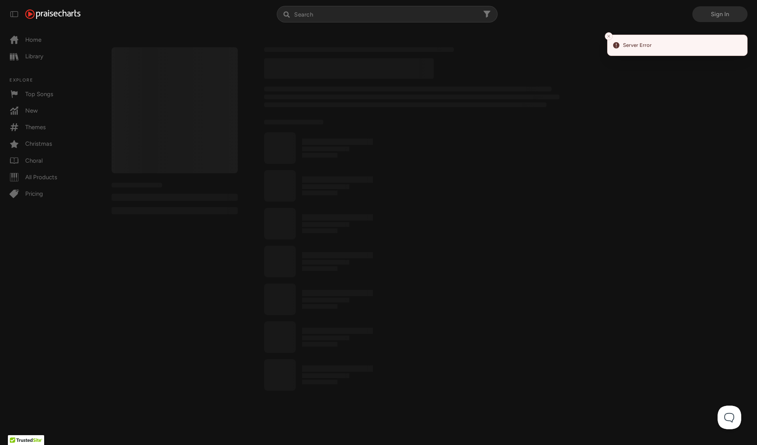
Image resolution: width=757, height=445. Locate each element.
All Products (41, 177)
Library (34, 56)
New (31, 110)
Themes (35, 127)
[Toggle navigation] (14, 14)
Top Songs (39, 94)
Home (33, 39)
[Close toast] (609, 36)
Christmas (38, 143)
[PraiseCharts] (52, 14)
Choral (34, 160)
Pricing (34, 193)
